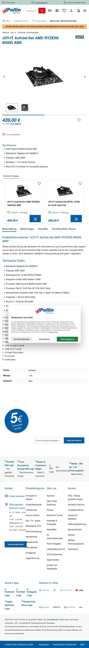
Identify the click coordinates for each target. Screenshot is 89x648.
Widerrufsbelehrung (77, 524)
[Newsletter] (50, 10)
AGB (82, 644)
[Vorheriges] (4, 76)
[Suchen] (41, 10)
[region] (44, 83)
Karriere (50, 495)
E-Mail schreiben (17, 496)
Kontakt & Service (76, 504)
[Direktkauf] (57, 10)
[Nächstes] (85, 76)
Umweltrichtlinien (76, 509)
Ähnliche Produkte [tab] (11, 176)
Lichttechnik (31, 509)
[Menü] (85, 11)
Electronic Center (55, 515)
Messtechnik (31, 536)
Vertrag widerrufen (16, 544)
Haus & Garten (33, 515)
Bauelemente (32, 541)
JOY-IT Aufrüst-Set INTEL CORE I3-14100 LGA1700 (64, 203)
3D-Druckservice (54, 554)
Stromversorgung (34, 531)
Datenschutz (49, 445)
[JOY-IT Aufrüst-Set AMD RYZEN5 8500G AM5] (44, 76)
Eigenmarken (53, 559)
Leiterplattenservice (56, 548)
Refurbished (31, 547)
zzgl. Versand (16, 123)
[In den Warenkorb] (35, 218)
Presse (50, 509)
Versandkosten (53, 619)
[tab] (9, 229)
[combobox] (32, 10)
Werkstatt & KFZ (33, 525)
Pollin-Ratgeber (54, 543)
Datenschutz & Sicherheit (64, 644)
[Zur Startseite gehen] (11, 10)
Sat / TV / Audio (33, 520)
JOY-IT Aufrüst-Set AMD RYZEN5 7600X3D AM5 (23, 203)
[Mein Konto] (71, 10)
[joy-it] (80, 41)
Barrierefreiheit (75, 529)
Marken (71, 534)
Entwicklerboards (34, 504)
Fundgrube (31, 552)
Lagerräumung (32, 558)
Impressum (73, 548)
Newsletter (52, 529)
